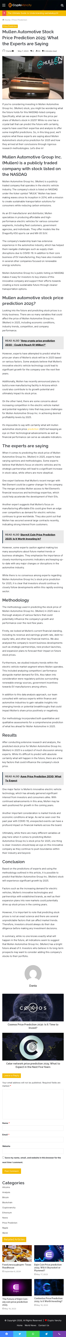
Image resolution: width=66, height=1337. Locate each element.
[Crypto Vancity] (20, 5)
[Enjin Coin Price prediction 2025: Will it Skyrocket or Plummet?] (49, 1253)
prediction (33, 429)
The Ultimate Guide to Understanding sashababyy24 (33, 13)
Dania (33, 985)
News (5, 1217)
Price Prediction (19, 20)
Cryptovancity (9, 1207)
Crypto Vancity (54, 1320)
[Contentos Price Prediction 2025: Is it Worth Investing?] (49, 1287)
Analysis (6, 1192)
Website (6, 1146)
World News (30, 1325)
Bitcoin (5, 1197)
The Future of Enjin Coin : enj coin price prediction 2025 (15, 1302)
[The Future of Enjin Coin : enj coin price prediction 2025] (17, 1287)
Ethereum (7, 1212)
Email (5, 1134)
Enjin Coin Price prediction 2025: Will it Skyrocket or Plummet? (48, 1267)
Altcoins (6, 1187)
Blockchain (7, 1202)
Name (6, 1123)
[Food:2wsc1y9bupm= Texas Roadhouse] (17, 1253)
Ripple (5, 1228)
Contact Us (43, 1325)
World (5, 1233)
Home (7, 20)
